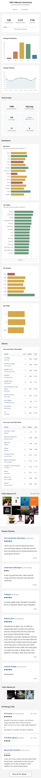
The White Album (10, 738)
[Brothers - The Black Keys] (7, 510)
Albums (15, 9)
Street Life (7, 477)
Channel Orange (9, 364)
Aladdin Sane (8, 381)
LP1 (5, 412)
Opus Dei (7, 442)
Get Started (24, 9)
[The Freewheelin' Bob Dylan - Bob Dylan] (33, 510)
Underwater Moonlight (12, 568)
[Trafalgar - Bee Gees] (24, 510)
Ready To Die (8, 369)
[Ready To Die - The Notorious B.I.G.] (16, 501)
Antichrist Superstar (10, 437)
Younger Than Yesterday (12, 466)
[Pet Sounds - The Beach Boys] (7, 501)
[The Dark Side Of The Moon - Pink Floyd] (16, 510)
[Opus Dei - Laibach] (29, 694)
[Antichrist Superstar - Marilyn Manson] (11, 694)
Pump (6, 471)
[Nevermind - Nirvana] (24, 501)
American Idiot (9, 395)
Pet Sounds (8, 713)
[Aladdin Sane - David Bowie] (20, 519)
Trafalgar (7, 358)
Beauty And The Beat (12, 750)
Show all (20, 260)
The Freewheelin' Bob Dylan (14, 538)
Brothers (7, 375)
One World (7, 406)
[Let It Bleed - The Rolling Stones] (11, 519)
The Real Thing (9, 454)
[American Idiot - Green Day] (29, 519)
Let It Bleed (8, 400)
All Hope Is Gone (9, 431)
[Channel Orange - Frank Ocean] (33, 501)
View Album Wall (34, 493)
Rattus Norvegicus (10, 460)
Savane (6, 483)
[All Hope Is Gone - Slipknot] (20, 694)
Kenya (6, 448)
